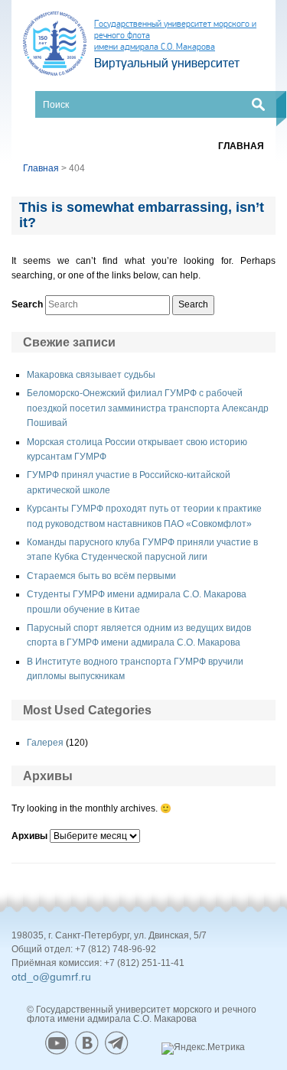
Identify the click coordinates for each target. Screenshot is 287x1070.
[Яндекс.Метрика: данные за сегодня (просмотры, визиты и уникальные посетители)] (203, 1048)
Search (27, 304)
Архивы (29, 836)
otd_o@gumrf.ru (51, 977)
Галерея (45, 742)
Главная (241, 146)
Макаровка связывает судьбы (91, 374)
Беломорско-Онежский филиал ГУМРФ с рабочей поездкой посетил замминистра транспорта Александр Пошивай (148, 408)
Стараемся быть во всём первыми (101, 576)
